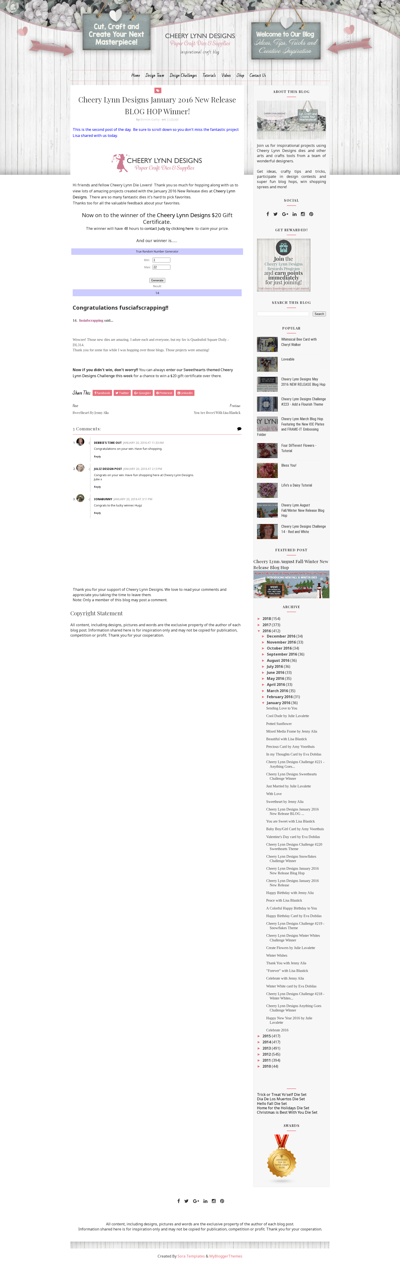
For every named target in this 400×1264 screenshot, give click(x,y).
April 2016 (276, 684)
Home (135, 75)
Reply (97, 456)
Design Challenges (183, 75)
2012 (267, 1054)
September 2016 (282, 654)
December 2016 (281, 636)
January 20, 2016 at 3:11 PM (133, 499)
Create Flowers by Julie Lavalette (290, 948)
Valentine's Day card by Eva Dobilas (293, 837)
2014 (267, 1042)
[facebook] (267, 214)
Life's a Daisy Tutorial (296, 485)
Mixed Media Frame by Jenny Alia (291, 731)
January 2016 (279, 702)
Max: (147, 267)
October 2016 (280, 648)
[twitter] (275, 214)
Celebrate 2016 (277, 1030)
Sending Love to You (281, 708)
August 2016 (278, 660)
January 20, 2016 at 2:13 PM (142, 469)
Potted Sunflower (279, 724)
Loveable (287, 359)
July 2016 (275, 666)
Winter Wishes (276, 955)
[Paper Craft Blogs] (282, 1159)
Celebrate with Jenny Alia (285, 978)
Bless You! (288, 465)
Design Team (155, 75)
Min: (147, 260)
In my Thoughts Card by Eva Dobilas (293, 754)
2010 (267, 1066)
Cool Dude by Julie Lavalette (287, 716)
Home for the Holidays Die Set (283, 1107)
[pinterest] (311, 214)
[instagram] (303, 214)
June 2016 (276, 672)
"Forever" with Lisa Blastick (287, 971)
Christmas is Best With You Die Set (287, 1112)
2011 (267, 1060)
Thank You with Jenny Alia (286, 963)
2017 (267, 624)
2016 (267, 630)
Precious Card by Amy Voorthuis (290, 747)
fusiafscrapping (91, 320)
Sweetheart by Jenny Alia (284, 802)
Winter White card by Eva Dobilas (291, 986)
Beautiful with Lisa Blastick (286, 739)
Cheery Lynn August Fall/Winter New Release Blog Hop (302, 510)
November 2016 (282, 642)
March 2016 (278, 690)
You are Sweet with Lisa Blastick (290, 821)
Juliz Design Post (108, 469)
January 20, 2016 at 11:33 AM (143, 443)
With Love (274, 794)
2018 (267, 618)
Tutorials (209, 75)
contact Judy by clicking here (169, 228)
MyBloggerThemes (225, 1256)
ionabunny (103, 499)
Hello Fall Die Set (272, 1103)
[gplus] (285, 214)
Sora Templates (191, 1256)
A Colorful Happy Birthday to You (291, 908)
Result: (157, 286)
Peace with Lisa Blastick (284, 900)
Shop (240, 75)
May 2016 (276, 678)
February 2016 (280, 696)
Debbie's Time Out (108, 443)
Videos (226, 75)
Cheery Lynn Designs (183, 215)
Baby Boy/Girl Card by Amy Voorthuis (295, 829)
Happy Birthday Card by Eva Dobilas (294, 916)
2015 (267, 1036)
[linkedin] (295, 214)
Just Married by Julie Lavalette (288, 786)
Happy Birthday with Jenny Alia (290, 893)
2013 (267, 1048)
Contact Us (258, 75)
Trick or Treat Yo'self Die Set (281, 1094)
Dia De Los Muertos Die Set (281, 1098)
